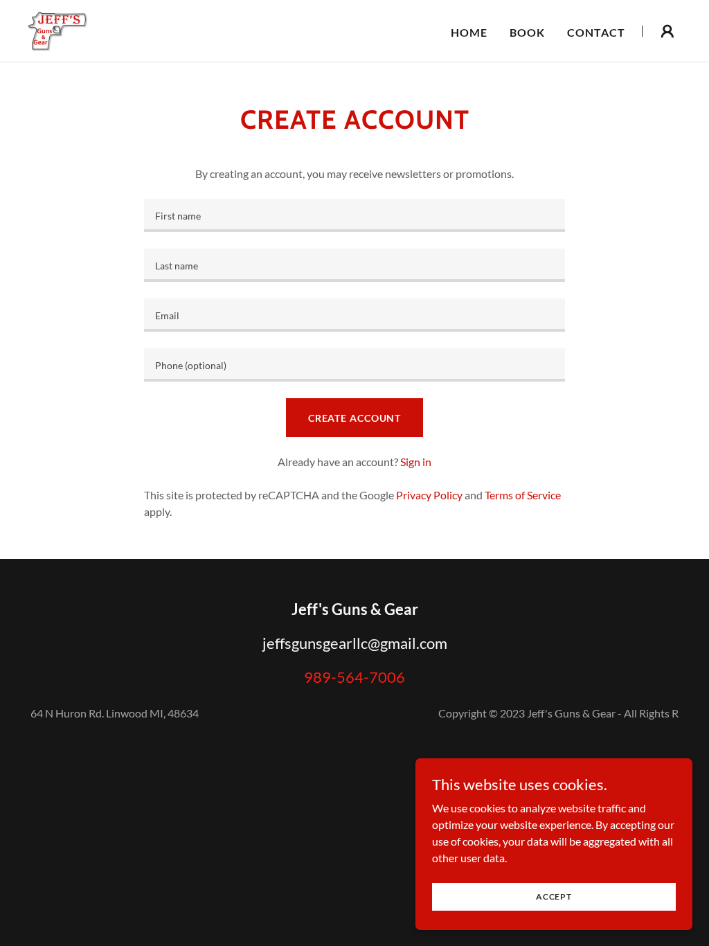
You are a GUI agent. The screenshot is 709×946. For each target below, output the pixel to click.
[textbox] (354, 215)
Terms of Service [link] (523, 494)
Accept (554, 896)
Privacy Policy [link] (429, 494)
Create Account (354, 418)
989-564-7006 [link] (354, 677)
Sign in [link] (415, 461)
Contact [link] (596, 32)
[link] (57, 29)
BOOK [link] (527, 32)
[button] (667, 31)
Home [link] (469, 32)
